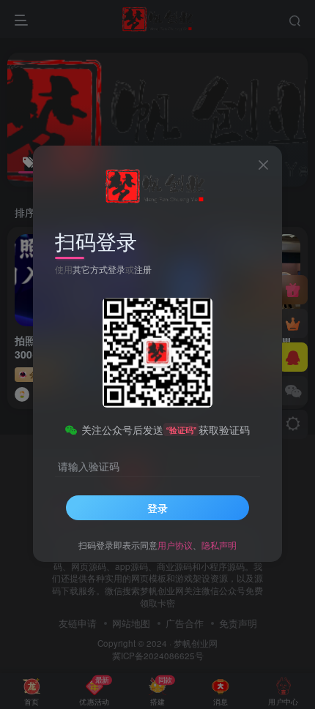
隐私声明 (219, 545)
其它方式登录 (99, 269)
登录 (157, 507)
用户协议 (175, 545)
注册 (143, 269)
